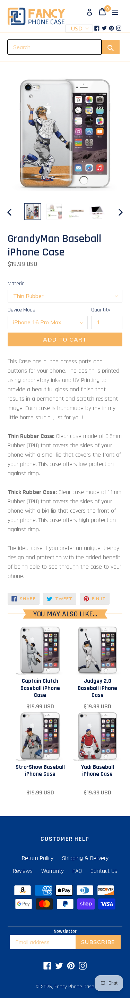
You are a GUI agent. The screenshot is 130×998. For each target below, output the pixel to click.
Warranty (52, 871)
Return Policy (37, 858)
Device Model (22, 310)
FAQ (77, 871)
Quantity (100, 310)
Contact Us (103, 871)
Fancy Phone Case (74, 986)
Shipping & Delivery (85, 858)
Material (17, 283)
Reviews (23, 871)
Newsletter (65, 932)
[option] (32, 211)
